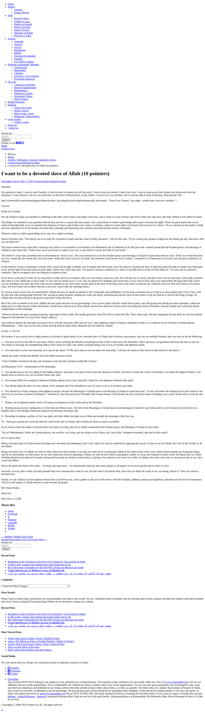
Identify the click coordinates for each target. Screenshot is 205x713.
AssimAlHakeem (26, 696)
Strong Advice (21, 110)
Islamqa (12, 696)
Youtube (14, 668)
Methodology (21, 90)
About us (12, 125)
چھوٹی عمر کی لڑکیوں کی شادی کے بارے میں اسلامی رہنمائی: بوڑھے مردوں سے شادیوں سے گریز (59, 573)
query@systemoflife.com (52, 693)
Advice (17, 47)
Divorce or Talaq (22, 35)
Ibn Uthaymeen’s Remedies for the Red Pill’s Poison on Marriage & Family (46, 567)
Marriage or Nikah (23, 33)
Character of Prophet (24, 84)
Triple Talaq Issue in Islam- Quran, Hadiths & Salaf (34, 638)
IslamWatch (20, 70)
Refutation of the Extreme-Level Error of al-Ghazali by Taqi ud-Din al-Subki (46, 561)
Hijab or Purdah (22, 27)
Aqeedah (18, 41)
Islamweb (41, 696)
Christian (18, 73)
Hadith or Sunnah (23, 24)
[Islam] (7, 148)
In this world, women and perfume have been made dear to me (39, 564)
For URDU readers (24, 61)
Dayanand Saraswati (24, 79)
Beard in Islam (21, 18)
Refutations (20, 50)
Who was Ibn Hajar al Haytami (23, 647)
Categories (6, 586)
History (11, 6)
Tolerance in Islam (23, 93)
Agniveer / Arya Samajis (26, 76)
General (18, 9)
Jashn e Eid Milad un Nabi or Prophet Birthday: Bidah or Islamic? (41, 641)
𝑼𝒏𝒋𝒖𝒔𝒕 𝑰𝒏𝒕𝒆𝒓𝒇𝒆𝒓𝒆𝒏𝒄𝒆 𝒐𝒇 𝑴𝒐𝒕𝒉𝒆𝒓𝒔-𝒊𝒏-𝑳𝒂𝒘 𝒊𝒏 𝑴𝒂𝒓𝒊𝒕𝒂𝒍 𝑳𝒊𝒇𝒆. (36, 570)
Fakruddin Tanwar (10, 181)
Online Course (21, 122)
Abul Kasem (20, 67)
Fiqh (10, 15)
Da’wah (12, 81)
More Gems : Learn (24, 113)
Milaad (17, 53)
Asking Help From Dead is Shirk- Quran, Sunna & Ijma (36, 644)
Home (11, 4)
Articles (12, 38)
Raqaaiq (12, 105)
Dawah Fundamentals (25, 87)
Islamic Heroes (21, 12)
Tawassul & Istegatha (25, 56)
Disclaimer (13, 679)
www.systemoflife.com (177, 682)
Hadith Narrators (16, 102)
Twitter (14, 673)
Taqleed (18, 58)
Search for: (6, 133)
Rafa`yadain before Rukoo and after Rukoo (30, 650)
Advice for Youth (23, 107)
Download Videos (23, 96)
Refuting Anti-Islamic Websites (23, 64)
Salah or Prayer (22, 30)
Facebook (15, 670)
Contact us (13, 128)
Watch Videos (21, 99)
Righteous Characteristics (27, 116)
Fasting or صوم (22, 21)
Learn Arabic (14, 119)
